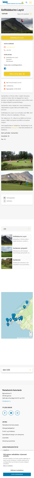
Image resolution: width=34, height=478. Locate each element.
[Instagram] (17, 413)
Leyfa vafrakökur (17, 474)
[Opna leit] (26, 2)
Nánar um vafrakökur (8, 465)
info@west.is (6, 401)
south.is (6, 450)
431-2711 (8, 50)
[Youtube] (11, 413)
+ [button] (30, 333)
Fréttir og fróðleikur (8, 431)
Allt (5, 229)
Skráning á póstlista (8, 441)
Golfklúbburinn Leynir (17, 38)
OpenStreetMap (25, 337)
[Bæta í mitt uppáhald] (25, 14)
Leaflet (18, 337)
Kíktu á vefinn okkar (16, 74)
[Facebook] (4, 413)
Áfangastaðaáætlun (8, 428)
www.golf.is (14, 127)
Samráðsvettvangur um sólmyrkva (13, 434)
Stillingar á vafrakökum (17, 470)
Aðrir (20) (6, 370)
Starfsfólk (5, 438)
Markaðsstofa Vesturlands (10, 425)
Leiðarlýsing (9, 85)
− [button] (30, 335)
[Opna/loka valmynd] (30, 2)
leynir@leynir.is (11, 47)
